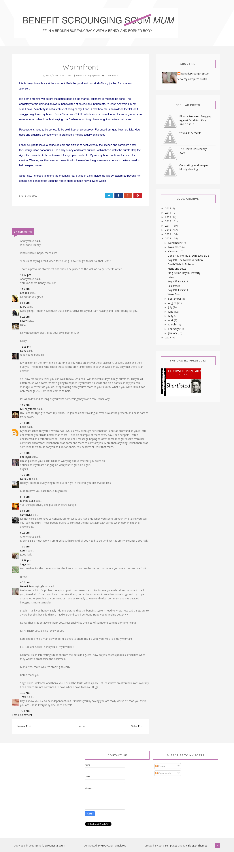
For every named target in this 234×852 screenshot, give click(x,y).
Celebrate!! (173, 286)
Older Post (137, 726)
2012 (168, 221)
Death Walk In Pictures (180, 264)
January (173, 333)
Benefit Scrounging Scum (50, 845)
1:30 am (25, 546)
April (171, 320)
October (173, 251)
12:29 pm (25, 560)
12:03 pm (25, 346)
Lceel (23, 426)
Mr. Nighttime (28, 409)
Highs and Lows (176, 268)
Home (81, 726)
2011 (168, 225)
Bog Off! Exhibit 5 (177, 281)
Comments (164, 773)
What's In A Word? (190, 132)
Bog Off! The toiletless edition (185, 260)
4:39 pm (25, 474)
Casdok (24, 292)
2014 (168, 212)
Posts (161, 766)
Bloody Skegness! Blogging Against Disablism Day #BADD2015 (195, 120)
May (171, 316)
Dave (23, 350)
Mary (23, 306)
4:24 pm (25, 582)
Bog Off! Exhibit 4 (177, 290)
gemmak (25, 514)
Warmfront (173, 294)
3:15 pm (25, 422)
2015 (168, 208)
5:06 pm (25, 510)
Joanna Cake (27, 500)
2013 (168, 217)
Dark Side (25, 478)
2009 (168, 234)
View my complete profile (192, 79)
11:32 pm (25, 275)
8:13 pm (25, 496)
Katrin (23, 550)
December (174, 243)
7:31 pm (25, 711)
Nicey (23, 320)
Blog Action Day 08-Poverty (183, 273)
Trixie (23, 697)
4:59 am (25, 288)
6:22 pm (25, 532)
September (175, 298)
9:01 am (25, 302)
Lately (171, 277)
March (172, 324)
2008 (168, 238)
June (171, 311)
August (172, 303)
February (173, 329)
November (175, 247)
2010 (168, 230)
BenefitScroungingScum (34, 586)
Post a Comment (22, 715)
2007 (168, 337)
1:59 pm (25, 405)
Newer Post (24, 726)
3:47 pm (25, 452)
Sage (23, 564)
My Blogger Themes (195, 845)
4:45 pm (25, 693)
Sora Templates (167, 845)
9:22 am (25, 316)
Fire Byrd (25, 456)
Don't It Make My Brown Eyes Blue (188, 255)
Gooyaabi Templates (113, 845)
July (170, 307)
